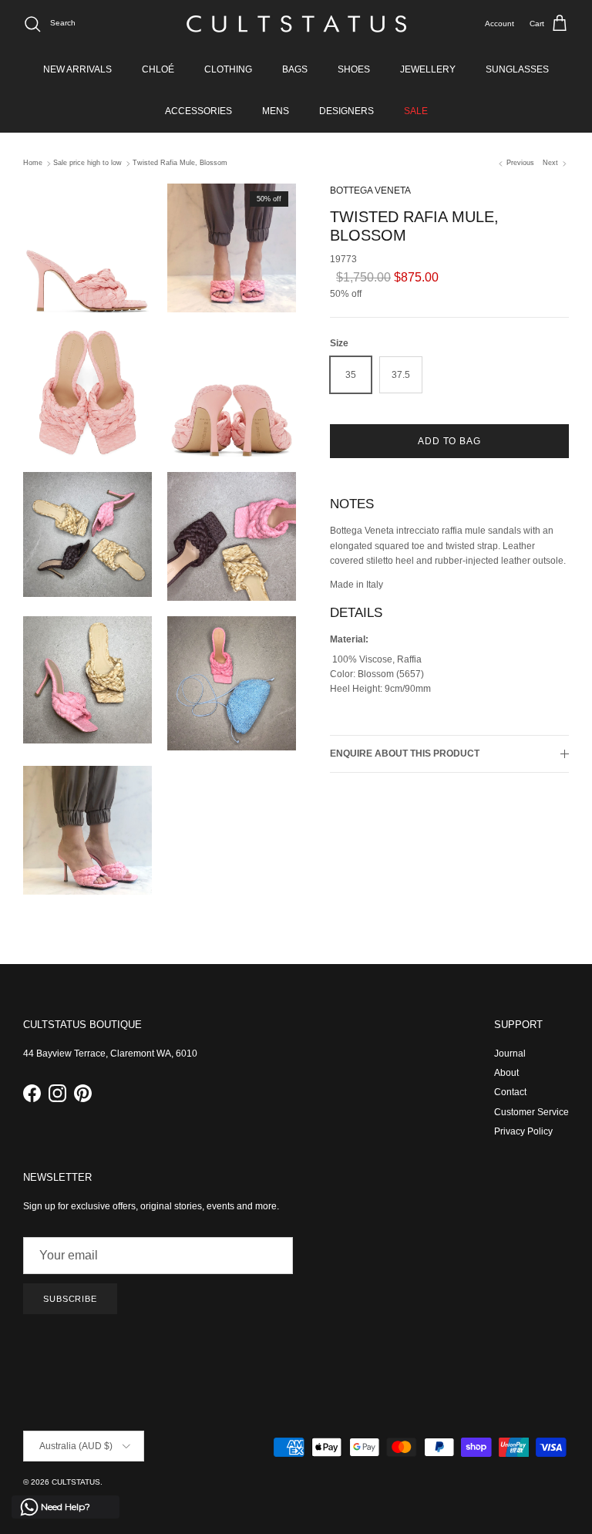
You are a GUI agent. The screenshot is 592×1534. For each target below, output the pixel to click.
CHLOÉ (158, 69)
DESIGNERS (346, 111)
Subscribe (70, 1298)
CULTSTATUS (76, 1482)
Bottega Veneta (370, 190)
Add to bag (450, 441)
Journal (510, 1053)
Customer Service (531, 1112)
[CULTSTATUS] (296, 23)
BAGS (295, 69)
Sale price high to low (87, 163)
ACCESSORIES (198, 111)
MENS (275, 111)
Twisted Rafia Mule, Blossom (180, 163)
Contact (510, 1092)
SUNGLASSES (517, 69)
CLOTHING (228, 69)
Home (32, 163)
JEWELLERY (428, 69)
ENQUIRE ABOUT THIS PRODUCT (404, 753)
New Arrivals (77, 69)
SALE (416, 111)
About (506, 1072)
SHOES (354, 69)
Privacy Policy (523, 1131)
